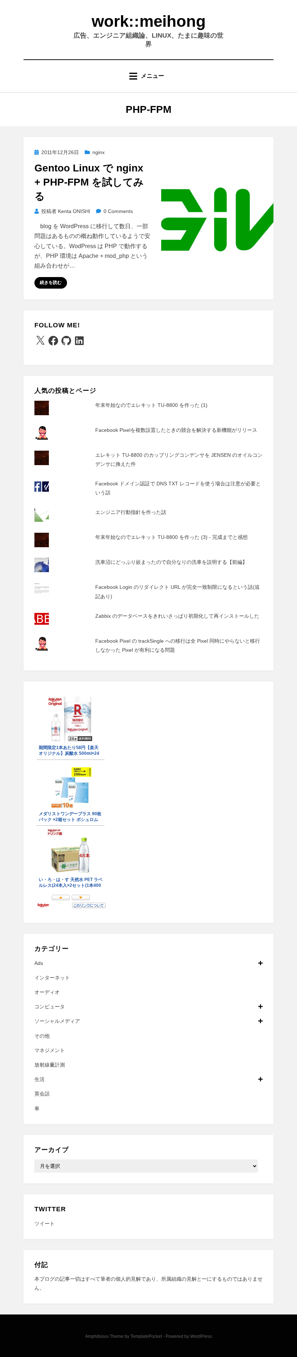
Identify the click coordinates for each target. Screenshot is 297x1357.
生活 (39, 1079)
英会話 (42, 1094)
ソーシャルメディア (57, 1021)
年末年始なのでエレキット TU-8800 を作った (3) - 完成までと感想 (171, 537)
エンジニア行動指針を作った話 (130, 512)
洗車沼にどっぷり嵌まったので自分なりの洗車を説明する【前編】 (171, 562)
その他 (42, 1036)
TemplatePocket (146, 1336)
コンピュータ (49, 1006)
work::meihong (149, 21)
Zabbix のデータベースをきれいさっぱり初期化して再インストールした (177, 616)
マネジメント (49, 1050)
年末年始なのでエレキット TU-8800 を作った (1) (151, 405)
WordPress (201, 1336)
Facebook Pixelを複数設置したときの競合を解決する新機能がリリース (176, 430)
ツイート (44, 1223)
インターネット (52, 977)
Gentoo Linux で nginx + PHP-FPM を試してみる (89, 182)
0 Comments (118, 211)
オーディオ (47, 992)
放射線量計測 (49, 1065)
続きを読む (51, 282)
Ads (38, 963)
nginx (98, 152)
